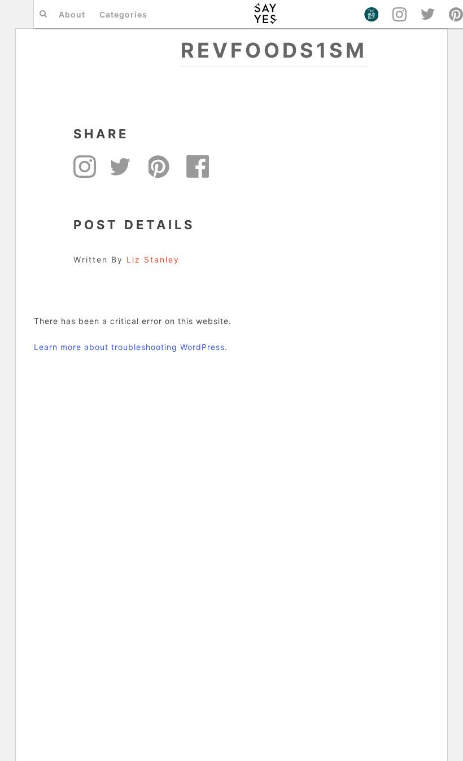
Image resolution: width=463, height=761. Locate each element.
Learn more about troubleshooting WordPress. (131, 347)
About (72, 14)
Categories (123, 14)
